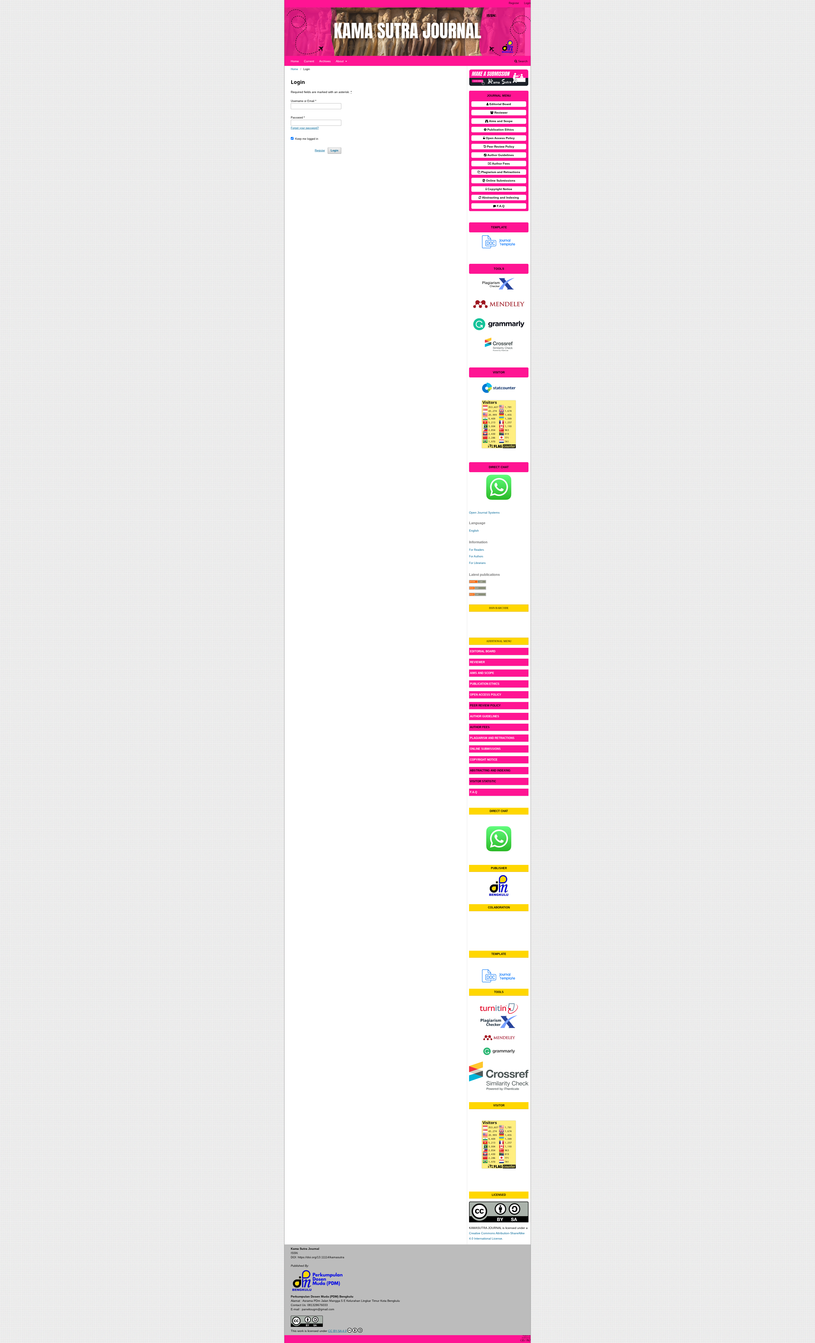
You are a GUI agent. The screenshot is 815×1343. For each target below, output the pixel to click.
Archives (325, 61)
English (474, 530)
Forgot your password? (305, 128)
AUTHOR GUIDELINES (484, 716)
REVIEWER (477, 662)
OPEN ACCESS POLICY (485, 694)
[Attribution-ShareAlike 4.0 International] (307, 1325)
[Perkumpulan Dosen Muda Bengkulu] (498, 895)
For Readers (476, 549)
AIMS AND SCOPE (482, 673)
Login (527, 3)
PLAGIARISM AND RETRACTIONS (492, 738)
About (340, 61)
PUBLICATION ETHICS (484, 683)
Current (309, 61)
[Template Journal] (498, 975)
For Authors (476, 556)
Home (295, 61)
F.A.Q (473, 792)
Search (522, 61)
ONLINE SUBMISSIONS (485, 748)
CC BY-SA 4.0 (337, 1331)
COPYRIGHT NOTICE (483, 759)
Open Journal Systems (484, 512)
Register (514, 3)
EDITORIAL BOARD (482, 651)
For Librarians (477, 563)
